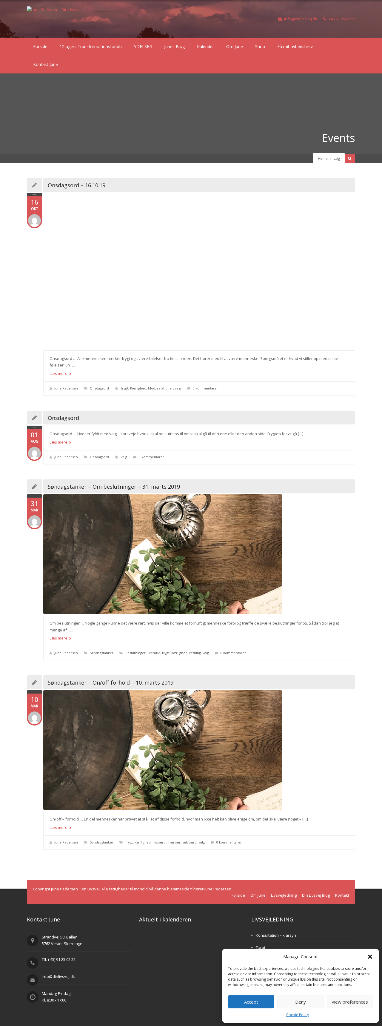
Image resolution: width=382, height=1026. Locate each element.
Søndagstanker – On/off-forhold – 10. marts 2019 (110, 682)
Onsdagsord (99, 388)
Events (338, 138)
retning (195, 653)
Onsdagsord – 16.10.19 (76, 185)
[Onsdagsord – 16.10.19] (199, 271)
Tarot (260, 947)
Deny (300, 1002)
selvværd (189, 842)
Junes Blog (174, 46)
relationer (165, 388)
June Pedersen (66, 388)
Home (323, 158)
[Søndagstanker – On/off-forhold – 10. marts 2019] (199, 750)
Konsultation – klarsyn (276, 935)
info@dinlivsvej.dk (300, 19)
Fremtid (153, 653)
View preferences (350, 1002)
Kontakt (342, 895)
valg (178, 388)
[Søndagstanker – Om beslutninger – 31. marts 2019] (199, 554)
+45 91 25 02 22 (342, 19)
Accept (251, 1002)
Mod (151, 388)
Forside (40, 46)
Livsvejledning (284, 895)
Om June (234, 46)
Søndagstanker (101, 653)
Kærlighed (138, 388)
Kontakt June (45, 64)
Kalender (205, 46)
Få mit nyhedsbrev (295, 46)
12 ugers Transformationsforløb (91, 46)
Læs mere (59, 373)
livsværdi (160, 842)
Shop (260, 46)
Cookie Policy (297, 1014)
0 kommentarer (205, 388)
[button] (370, 957)
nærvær (174, 842)
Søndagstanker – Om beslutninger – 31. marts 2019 (114, 486)
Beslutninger (135, 653)
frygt (124, 388)
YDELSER (143, 46)
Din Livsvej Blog (316, 895)
